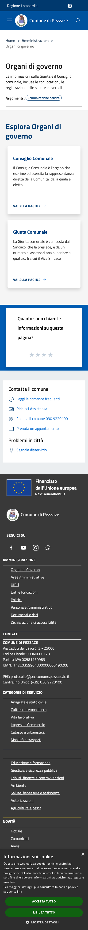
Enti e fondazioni (24, 592)
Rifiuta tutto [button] (44, 912)
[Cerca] (78, 21)
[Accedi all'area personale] (69, 6)
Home (10, 40)
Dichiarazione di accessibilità (33, 622)
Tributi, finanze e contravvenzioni (37, 778)
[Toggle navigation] (9, 20)
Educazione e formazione (30, 763)
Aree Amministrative (27, 577)
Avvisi (15, 846)
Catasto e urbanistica (28, 732)
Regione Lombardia (22, 5)
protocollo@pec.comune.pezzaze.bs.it (40, 676)
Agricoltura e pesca (26, 808)
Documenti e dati (24, 615)
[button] (44, 922)
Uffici (15, 584)
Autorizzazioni (22, 800)
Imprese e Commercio (28, 724)
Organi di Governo (25, 569)
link (19, 892)
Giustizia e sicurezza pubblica (34, 770)
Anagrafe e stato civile (28, 702)
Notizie (16, 831)
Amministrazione (35, 40)
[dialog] (44, 889)
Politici (16, 600)
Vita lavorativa (22, 717)
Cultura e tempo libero (28, 709)
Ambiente (18, 785)
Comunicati (20, 838)
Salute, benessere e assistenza (35, 793)
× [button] (82, 854)
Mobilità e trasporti (26, 739)
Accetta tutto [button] (44, 901)
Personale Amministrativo (31, 607)
